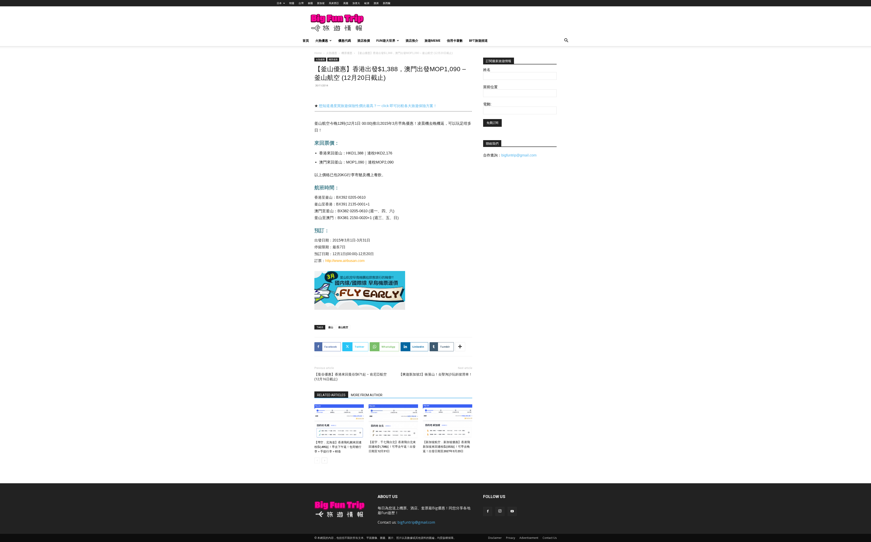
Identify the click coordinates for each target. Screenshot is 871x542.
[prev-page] (317, 460)
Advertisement (528, 538)
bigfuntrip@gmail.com (518, 155)
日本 (279, 3)
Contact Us (550, 538)
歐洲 (366, 3)
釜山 (330, 327)
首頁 (306, 40)
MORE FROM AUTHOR (366, 395)
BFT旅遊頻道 (478, 40)
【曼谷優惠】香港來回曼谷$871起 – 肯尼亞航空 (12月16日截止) (350, 376)
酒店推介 (412, 40)
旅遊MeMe (432, 40)
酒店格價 (363, 40)
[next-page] (324, 460)
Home (318, 53)
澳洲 (376, 3)
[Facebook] (487, 511)
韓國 (291, 3)
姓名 (486, 70)
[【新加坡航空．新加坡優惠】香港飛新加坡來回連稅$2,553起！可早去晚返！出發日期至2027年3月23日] (447, 421)
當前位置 (490, 87)
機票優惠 (346, 53)
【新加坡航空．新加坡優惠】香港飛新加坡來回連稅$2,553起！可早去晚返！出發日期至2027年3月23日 (446, 446)
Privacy (510, 538)
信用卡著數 (455, 40)
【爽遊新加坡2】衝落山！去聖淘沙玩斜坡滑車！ (435, 374)
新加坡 (321, 3)
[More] (460, 346)
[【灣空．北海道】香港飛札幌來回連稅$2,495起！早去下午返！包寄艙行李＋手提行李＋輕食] (339, 421)
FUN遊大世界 (385, 40)
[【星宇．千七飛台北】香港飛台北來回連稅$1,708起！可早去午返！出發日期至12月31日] (393, 421)
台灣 (300, 3)
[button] (566, 41)
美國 (345, 3)
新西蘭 (386, 3)
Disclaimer (495, 538)
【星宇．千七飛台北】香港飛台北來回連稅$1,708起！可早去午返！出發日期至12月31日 (392, 446)
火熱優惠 (321, 40)
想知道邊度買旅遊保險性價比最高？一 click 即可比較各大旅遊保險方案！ (378, 106)
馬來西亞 (334, 3)
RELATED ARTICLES (331, 395)
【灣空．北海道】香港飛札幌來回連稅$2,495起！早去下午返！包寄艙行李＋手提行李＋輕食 (338, 447)
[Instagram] (499, 511)
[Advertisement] (459, 23)
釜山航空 (343, 327)
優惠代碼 (344, 40)
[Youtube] (512, 511)
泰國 (310, 3)
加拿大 (356, 3)
